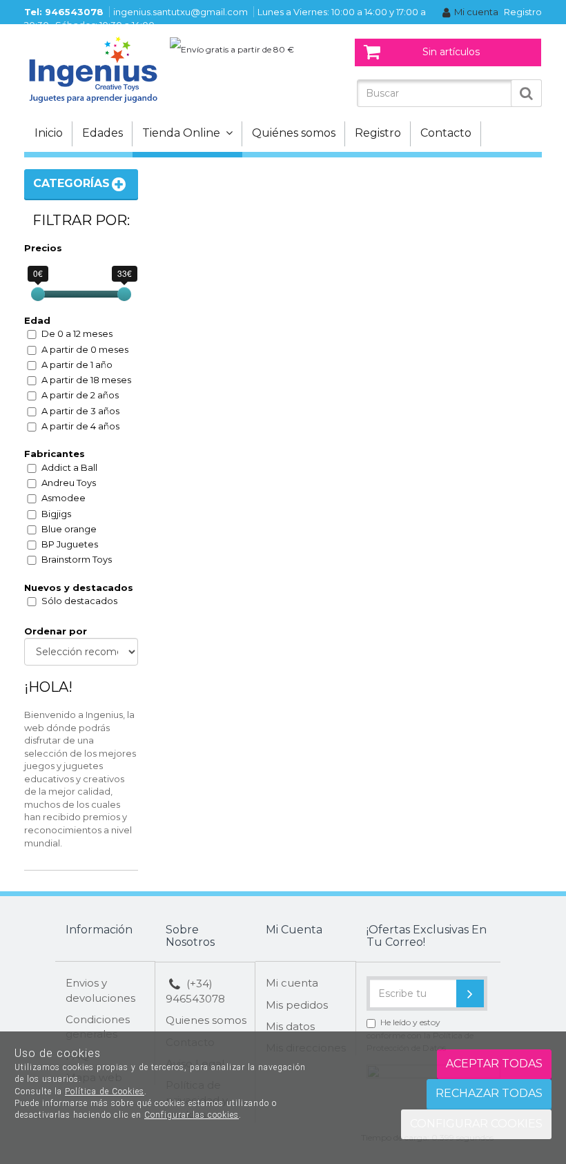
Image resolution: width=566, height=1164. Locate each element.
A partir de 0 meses (84, 349)
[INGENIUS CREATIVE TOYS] (93, 69)
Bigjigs (56, 513)
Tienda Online (184, 132)
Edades (102, 132)
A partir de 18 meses (86, 379)
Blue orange (69, 528)
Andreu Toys (68, 482)
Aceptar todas (494, 1063)
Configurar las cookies (191, 1115)
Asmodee (63, 497)
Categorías (71, 183)
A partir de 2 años (80, 394)
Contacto (445, 132)
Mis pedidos (297, 1004)
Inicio (49, 132)
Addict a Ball (69, 467)
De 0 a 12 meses (77, 333)
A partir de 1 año (77, 364)
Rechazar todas (489, 1093)
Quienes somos (206, 1020)
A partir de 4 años (80, 425)
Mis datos (290, 1026)
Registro (523, 11)
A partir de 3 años (80, 410)
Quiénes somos (293, 132)
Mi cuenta (476, 11)
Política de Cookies (104, 1091)
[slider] (38, 294)
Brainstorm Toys (76, 559)
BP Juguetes (69, 544)
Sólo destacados (79, 600)
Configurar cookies (476, 1123)
